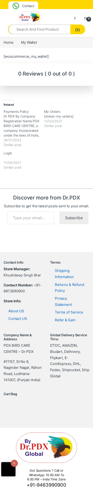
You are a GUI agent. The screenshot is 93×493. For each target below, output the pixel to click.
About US (16, 311)
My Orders (52, 111)
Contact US (17, 318)
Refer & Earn (65, 320)
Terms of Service (69, 312)
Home (8, 42)
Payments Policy (16, 111)
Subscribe (74, 217)
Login (8, 153)
